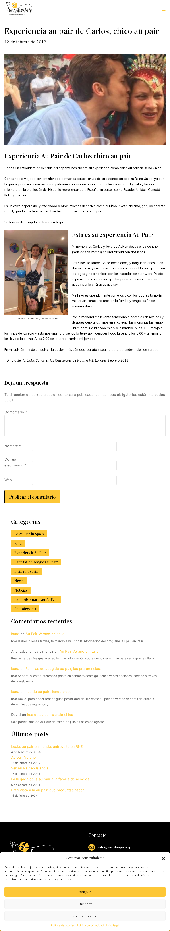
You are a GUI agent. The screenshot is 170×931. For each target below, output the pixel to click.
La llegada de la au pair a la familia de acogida (50, 779)
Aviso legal (112, 925)
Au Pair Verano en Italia (44, 634)
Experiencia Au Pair (30, 552)
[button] (163, 858)
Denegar (85, 904)
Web (8, 480)
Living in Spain (26, 571)
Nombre (12, 446)
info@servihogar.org (114, 847)
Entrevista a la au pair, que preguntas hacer (47, 790)
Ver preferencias (85, 916)
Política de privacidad (90, 925)
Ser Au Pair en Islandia (29, 768)
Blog (18, 543)
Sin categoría (25, 608)
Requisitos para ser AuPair (35, 599)
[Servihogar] (18, 9)
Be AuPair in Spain (29, 534)
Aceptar (85, 891)
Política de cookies (63, 925)
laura (15, 634)
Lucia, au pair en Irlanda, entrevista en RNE (47, 746)
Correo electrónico (15, 462)
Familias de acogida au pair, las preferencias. (63, 668)
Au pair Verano (23, 757)
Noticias (20, 590)
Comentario (15, 412)
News (18, 580)
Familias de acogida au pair (36, 562)
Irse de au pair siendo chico (48, 691)
